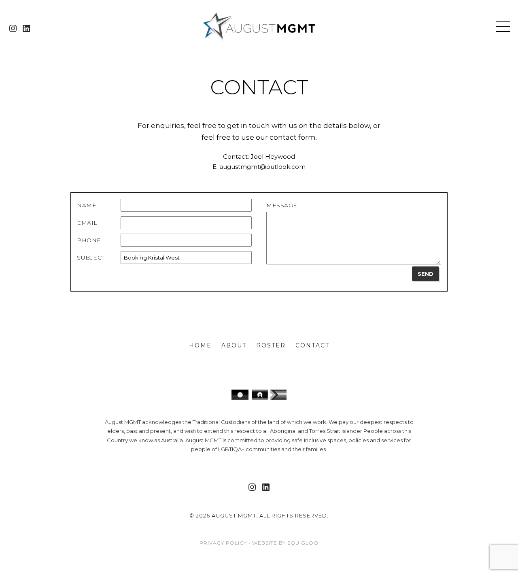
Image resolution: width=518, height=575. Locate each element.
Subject (91, 257)
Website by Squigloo (285, 543)
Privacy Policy (223, 543)
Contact (312, 345)
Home (200, 345)
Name (86, 205)
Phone (89, 240)
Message (281, 205)
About (233, 345)
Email (87, 222)
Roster (271, 345)
